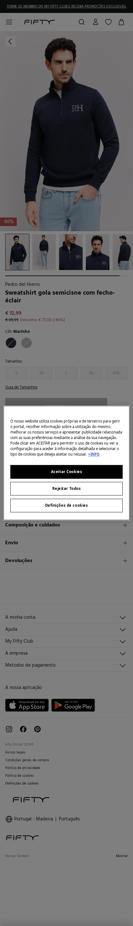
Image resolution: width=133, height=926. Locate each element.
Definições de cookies (66, 505)
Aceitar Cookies (66, 471)
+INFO (93, 454)
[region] (66, 462)
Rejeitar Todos (66, 488)
